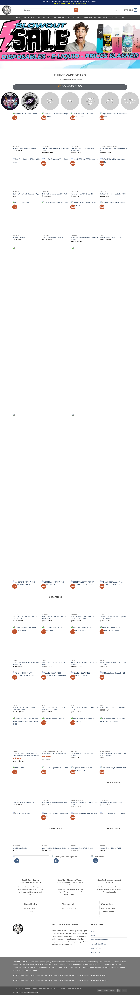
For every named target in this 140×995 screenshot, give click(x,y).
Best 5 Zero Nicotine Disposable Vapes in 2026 (30, 881)
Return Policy (96, 948)
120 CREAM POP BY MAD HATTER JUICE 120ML (54, 618)
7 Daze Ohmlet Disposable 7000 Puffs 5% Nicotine (25, 663)
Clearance (114, 17)
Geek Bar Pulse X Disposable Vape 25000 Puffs (82, 149)
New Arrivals (36, 17)
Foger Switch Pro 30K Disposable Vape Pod (113, 149)
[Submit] (76, 10)
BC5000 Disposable (19, 237)
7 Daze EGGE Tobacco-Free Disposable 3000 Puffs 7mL (113, 618)
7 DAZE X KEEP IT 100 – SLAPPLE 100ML (53, 663)
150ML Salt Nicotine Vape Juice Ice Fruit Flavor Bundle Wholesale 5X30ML (26, 754)
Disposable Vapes (74, 17)
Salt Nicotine (59, 17)
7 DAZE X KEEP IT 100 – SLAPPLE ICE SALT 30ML (113, 663)
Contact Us (95, 952)
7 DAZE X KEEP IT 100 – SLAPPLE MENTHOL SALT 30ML (53, 709)
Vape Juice (47, 17)
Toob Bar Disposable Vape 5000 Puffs (54, 194)
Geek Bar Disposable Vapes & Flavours (109, 881)
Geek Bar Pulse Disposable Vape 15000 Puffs (55, 149)
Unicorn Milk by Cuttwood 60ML (111, 802)
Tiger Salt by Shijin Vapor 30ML (23, 802)
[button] (118, 10)
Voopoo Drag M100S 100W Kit (110, 848)
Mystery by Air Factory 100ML (110, 237)
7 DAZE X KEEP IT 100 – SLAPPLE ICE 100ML (84, 663)
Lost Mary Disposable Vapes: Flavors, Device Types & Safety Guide (70, 882)
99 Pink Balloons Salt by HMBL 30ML (112, 708)
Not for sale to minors (99, 939)
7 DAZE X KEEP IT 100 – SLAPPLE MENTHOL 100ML (24, 709)
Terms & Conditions (98, 944)
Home (18, 17)
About (93, 931)
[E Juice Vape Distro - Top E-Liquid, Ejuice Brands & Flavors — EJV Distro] (11, 10)
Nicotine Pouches (101, 17)
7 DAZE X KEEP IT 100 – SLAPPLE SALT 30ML (84, 709)
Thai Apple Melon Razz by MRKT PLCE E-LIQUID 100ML (113, 754)
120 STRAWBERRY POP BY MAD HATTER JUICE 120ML (82, 618)
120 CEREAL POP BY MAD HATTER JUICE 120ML (25, 618)
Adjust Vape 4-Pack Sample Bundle (54, 753)
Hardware (88, 17)
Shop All (25, 17)
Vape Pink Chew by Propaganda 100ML (55, 848)
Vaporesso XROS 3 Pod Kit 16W (82, 848)
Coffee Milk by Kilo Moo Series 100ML (113, 194)
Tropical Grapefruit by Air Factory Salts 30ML (84, 803)
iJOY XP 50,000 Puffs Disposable (53, 237)
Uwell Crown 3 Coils (20, 848)
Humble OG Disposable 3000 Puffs (25, 148)
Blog (122, 17)
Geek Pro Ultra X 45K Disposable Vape (26, 194)
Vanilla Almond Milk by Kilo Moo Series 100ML (84, 238)
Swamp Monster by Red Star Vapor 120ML (83, 754)
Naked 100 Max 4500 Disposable (82, 194)
